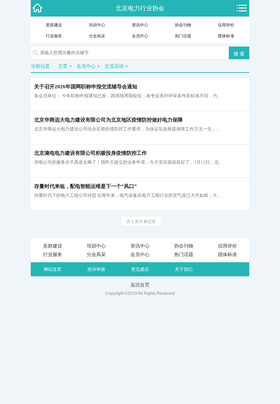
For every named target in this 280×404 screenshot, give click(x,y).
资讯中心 (140, 25)
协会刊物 (183, 25)
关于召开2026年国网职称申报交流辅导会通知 (85, 86)
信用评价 (226, 25)
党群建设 (54, 25)
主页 (63, 66)
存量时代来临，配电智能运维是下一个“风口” (85, 186)
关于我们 (184, 269)
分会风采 (97, 36)
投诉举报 (96, 269)
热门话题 (183, 36)
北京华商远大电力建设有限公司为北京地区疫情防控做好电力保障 (108, 120)
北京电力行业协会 (140, 8)
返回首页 (140, 285)
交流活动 (114, 66)
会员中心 (140, 36)
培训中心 (97, 25)
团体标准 (226, 36)
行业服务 (54, 36)
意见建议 (140, 269)
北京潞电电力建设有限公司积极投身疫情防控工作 (90, 153)
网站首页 (52, 269)
